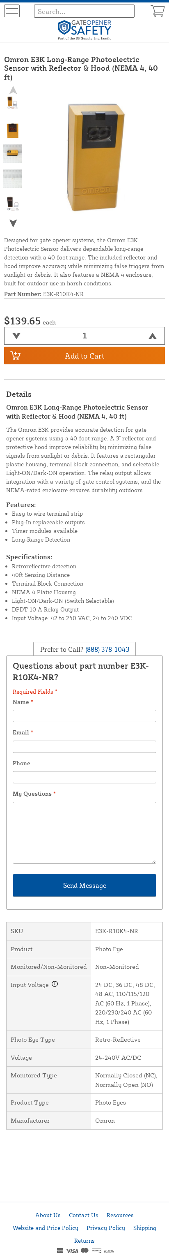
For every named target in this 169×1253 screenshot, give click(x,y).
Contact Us (83, 1214)
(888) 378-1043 (106, 649)
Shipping (144, 1227)
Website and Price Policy (45, 1227)
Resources (120, 1214)
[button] (13, 223)
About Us (48, 1214)
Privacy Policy (106, 1227)
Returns (84, 1240)
